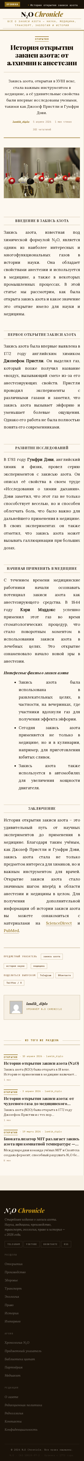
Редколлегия (14, 1413)
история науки (15, 965)
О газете (11, 1397)
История (12, 1313)
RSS (66, 1244)
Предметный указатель (23, 1351)
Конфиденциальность (21, 1429)
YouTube (31, 1244)
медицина (39, 965)
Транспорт (13, 1288)
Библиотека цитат (20, 1359)
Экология (12, 1296)
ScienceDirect (59, 923)
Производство (15, 1272)
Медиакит (13, 1375)
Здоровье (11, 1280)
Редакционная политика (23, 1405)
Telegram (45, 975)
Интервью (13, 1321)
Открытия (14, 1264)
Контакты (13, 1421)
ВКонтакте (64, 975)
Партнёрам (14, 1367)
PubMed (11, 930)
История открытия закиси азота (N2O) (47, 5)
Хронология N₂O (17, 1342)
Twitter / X (14, 982)
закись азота (51, 956)
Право (9, 1305)
